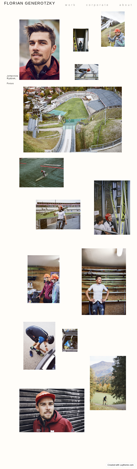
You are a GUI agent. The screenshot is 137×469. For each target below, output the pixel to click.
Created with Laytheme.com (120, 465)
